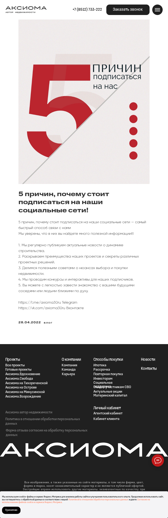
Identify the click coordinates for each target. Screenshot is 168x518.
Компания (69, 365)
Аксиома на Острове (21, 387)
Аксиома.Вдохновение (22, 374)
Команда (69, 369)
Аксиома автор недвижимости (28, 412)
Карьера (68, 374)
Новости (148, 360)
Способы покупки (108, 360)
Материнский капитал (110, 395)
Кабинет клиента (106, 419)
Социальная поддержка (102, 384)
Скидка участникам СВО (112, 387)
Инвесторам (102, 378)
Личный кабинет (107, 408)
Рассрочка (101, 369)
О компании (71, 360)
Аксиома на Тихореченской (26, 383)
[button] (128, 10)
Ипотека (99, 365)
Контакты (149, 369)
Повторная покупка (108, 374)
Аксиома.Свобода (19, 378)
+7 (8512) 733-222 (87, 10)
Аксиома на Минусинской (25, 392)
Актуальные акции (107, 391)
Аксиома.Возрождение (23, 396)
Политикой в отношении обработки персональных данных (98, 499)
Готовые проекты (18, 369)
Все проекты (15, 365)
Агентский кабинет (108, 413)
